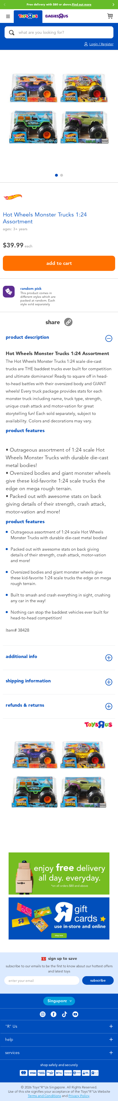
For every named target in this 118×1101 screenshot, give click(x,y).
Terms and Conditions (44, 1096)
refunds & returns (25, 705)
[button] (113, 4)
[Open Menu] (8, 15)
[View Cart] (110, 16)
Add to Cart (59, 263)
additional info (21, 656)
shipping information (28, 681)
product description (27, 337)
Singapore (57, 1000)
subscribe (98, 980)
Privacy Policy (78, 1096)
